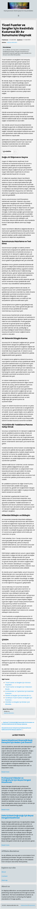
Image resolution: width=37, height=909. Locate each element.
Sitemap (4, 880)
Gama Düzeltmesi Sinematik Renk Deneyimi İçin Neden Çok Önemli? (17, 741)
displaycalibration (12, 42)
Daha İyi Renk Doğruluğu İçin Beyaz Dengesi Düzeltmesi (17, 817)
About (4, 872)
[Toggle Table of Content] (14, 151)
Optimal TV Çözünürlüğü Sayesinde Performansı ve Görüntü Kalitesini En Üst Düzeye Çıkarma (18, 723)
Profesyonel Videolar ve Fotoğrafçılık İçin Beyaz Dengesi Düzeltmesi (16, 780)
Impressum (32, 905)
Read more (5, 772)
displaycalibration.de (12, 905)
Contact (4, 876)
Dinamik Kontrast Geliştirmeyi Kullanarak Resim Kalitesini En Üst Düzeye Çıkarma (16, 728)
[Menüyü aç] (18, 16)
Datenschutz (24, 905)
